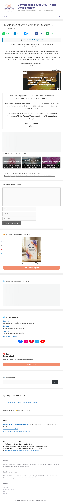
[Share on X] (1, 245)
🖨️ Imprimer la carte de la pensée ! (32, 40)
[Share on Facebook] (1, 241)
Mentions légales (8, 489)
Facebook (6, 321)
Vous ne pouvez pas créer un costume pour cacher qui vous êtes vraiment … (29, 176)
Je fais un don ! (31, 364)
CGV (4, 491)
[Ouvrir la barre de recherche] (60, 16)
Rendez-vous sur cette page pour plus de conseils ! (22, 450)
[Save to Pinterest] (1, 249)
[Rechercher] (55, 382)
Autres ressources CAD (10, 429)
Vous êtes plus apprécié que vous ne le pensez (22, 402)
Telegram (14, 336)
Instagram (6, 326)
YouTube (6, 331)
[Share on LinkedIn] (1, 253)
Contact (5, 487)
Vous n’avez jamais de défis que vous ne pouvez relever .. (23, 173)
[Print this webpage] (1, 260)
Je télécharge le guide (31, 268)
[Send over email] (1, 257)
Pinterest (6, 336)
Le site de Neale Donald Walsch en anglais (16, 431)
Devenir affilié (7, 493)
